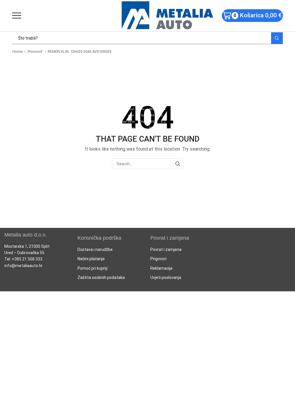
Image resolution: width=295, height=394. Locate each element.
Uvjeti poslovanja (165, 277)
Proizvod (35, 51)
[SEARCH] (177, 163)
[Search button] (277, 38)
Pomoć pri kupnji (92, 268)
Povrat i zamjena (165, 249)
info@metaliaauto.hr (23, 265)
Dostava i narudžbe (95, 249)
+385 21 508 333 (27, 259)
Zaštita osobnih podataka (101, 277)
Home (17, 51)
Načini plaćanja (91, 258)
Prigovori (158, 258)
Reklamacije (161, 268)
